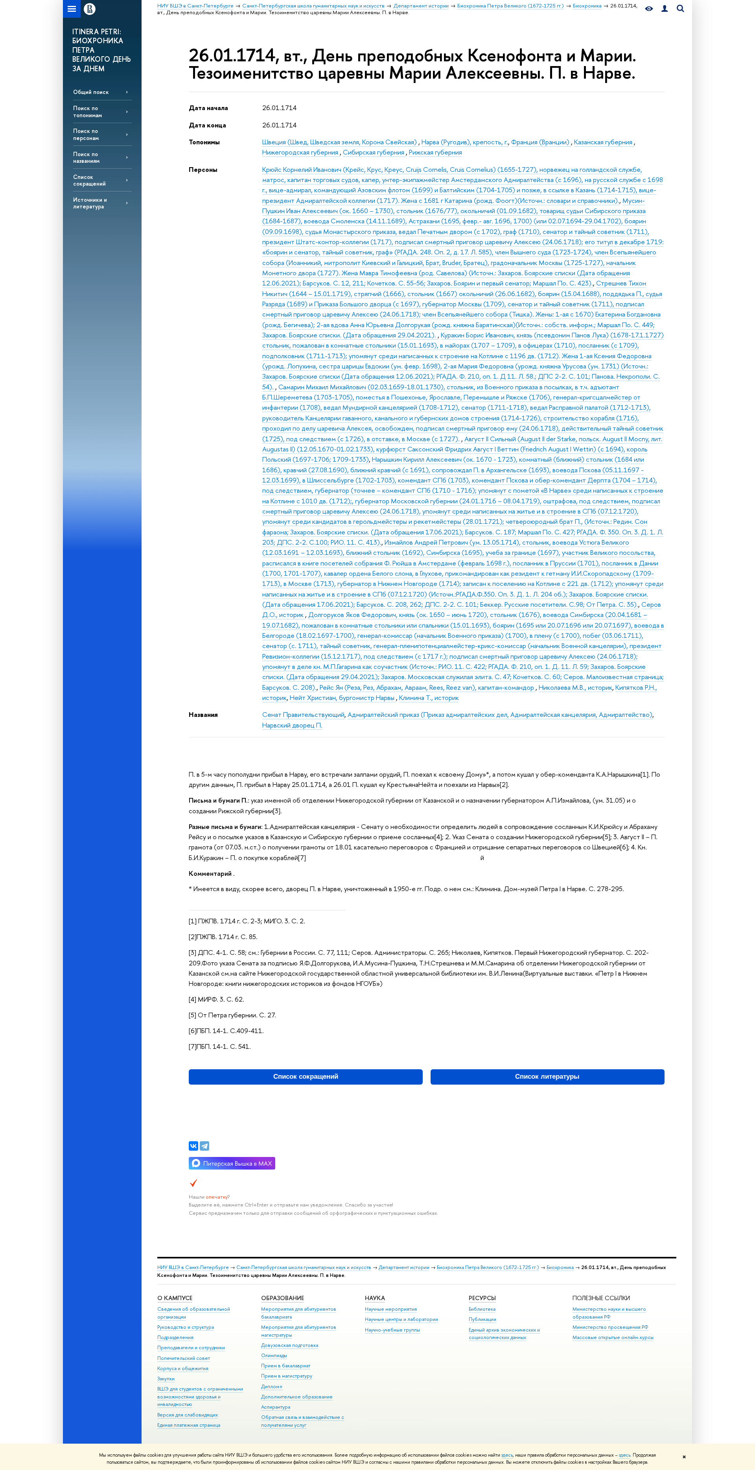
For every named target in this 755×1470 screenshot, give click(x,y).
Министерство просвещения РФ (610, 1327)
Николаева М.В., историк (575, 687)
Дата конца (207, 124)
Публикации (482, 1319)
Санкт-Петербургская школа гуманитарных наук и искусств (303, 1267)
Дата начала (208, 107)
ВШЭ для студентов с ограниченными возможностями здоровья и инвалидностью (200, 1396)
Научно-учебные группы (392, 1329)
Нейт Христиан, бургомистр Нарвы (343, 697)
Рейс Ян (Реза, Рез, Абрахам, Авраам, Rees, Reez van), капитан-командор (428, 687)
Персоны (203, 169)
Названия (203, 714)
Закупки (166, 1378)
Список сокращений (89, 180)
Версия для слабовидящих (187, 1414)
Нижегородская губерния (301, 152)
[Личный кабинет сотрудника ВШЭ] (664, 9)
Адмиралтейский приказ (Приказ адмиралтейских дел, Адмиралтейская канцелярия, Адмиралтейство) (500, 714)
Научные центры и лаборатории (401, 1319)
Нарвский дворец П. (292, 724)
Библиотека (482, 1309)
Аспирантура (275, 1407)
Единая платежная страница (188, 1425)
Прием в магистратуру (286, 1375)
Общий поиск (91, 92)
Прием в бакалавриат (285, 1365)
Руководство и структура (185, 1327)
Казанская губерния (604, 141)
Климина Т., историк (429, 697)
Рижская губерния (435, 152)
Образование (282, 1298)
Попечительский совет (183, 1358)
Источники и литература (90, 203)
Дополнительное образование (297, 1396)
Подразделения (175, 1337)
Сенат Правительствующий (303, 714)
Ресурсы (482, 1298)
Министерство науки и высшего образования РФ (609, 1313)
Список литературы (547, 1076)
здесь (507, 1455)
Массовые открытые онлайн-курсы (613, 1337)
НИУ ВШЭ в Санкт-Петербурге (193, 1267)
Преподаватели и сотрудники (191, 1347)
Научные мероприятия (391, 1309)
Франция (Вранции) (541, 141)
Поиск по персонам (86, 134)
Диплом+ (272, 1386)
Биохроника (560, 1267)
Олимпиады (274, 1355)
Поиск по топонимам (87, 111)
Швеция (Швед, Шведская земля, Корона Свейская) (340, 141)
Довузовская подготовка (289, 1345)
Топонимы (204, 141)
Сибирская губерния (374, 152)
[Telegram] (204, 1146)
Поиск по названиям (86, 157)
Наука (375, 1298)
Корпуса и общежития (182, 1368)
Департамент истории (404, 1267)
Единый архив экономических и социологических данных (504, 1333)
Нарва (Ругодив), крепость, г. (465, 141)
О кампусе (174, 1298)
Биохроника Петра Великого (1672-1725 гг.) (488, 1267)
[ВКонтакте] (193, 1146)
